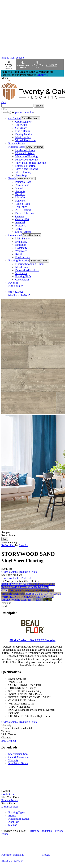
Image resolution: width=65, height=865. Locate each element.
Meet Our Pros (23, 137)
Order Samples (23, 121)
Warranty (13, 760)
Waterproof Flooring (26, 156)
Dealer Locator (9, 806)
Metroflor (20, 197)
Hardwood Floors (25, 150)
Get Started (14, 118)
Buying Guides (23, 134)
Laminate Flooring (25, 165)
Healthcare (21, 241)
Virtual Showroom (25, 140)
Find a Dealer (22, 131)
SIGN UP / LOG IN (19, 294)
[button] (30, 118)
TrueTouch (21, 206)
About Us (42, 74)
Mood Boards (22, 267)
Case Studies (22, 279)
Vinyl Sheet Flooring (26, 168)
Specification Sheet (18, 753)
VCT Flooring (23, 172)
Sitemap (12, 824)
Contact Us (7, 794)
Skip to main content (12, 57)
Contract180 (22, 219)
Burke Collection (24, 213)
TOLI (18, 228)
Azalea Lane (22, 185)
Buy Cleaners (8, 740)
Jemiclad (20, 222)
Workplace (21, 250)
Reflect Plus (8, 545)
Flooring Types (16, 146)
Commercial (15, 235)
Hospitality (21, 247)
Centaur (19, 216)
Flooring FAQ (23, 276)
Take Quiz (21, 124)
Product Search (16, 143)
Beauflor (20, 194)
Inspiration (21, 273)
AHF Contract (23, 209)
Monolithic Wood (24, 153)
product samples (24, 112)
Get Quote (21, 127)
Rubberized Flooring (26, 159)
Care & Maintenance (19, 757)
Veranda (19, 188)
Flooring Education (18, 260)
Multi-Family (22, 238)
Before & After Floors (27, 270)
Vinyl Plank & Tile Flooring (30, 162)
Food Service (22, 257)
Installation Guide (18, 763)
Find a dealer (15, 285)
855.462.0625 (16, 291)
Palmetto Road (23, 181)
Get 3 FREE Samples (41, 640)
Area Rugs (21, 175)
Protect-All (21, 225)
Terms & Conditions (40, 830)
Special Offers (23, 231)
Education (20, 244)
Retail (18, 254)
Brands (12, 178)
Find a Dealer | (19, 640)
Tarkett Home (22, 203)
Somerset (20, 200)
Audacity (20, 191)
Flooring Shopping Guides (29, 263)
